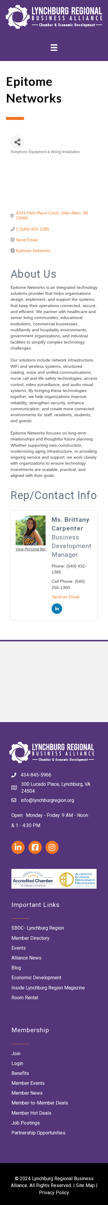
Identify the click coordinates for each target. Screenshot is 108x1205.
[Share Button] (17, 142)
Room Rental (24, 997)
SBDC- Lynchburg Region (37, 928)
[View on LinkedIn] (57, 612)
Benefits (20, 1073)
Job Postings (25, 1123)
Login (17, 1063)
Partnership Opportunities (38, 1133)
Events (18, 948)
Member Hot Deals (31, 1113)
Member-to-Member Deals (39, 1103)
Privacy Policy (54, 1192)
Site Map (85, 1185)
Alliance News (26, 958)
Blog (16, 968)
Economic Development (36, 977)
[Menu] (54, 47)
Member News (27, 1093)
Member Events (28, 1083)
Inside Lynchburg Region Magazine (48, 988)
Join (15, 1053)
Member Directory (30, 938)
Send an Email (65, 596)
